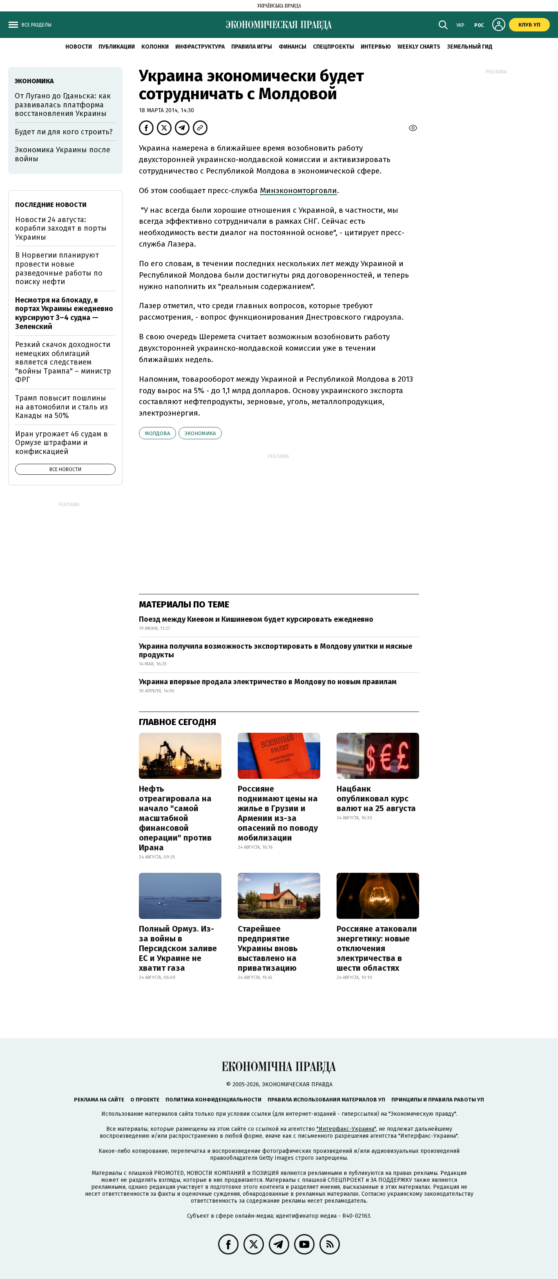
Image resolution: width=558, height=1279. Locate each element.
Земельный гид (470, 46)
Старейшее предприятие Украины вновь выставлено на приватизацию (268, 948)
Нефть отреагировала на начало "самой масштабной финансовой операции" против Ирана (175, 818)
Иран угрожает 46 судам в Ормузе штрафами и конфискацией (61, 442)
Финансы (292, 46)
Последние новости (51, 205)
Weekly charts (418, 46)
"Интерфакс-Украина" (346, 1129)
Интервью (376, 46)
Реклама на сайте (99, 1100)
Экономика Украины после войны (62, 154)
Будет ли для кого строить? (64, 131)
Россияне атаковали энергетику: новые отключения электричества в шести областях (377, 948)
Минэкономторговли (298, 190)
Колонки (155, 46)
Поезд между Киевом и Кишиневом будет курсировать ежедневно (256, 619)
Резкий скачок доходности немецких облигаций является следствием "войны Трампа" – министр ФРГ (63, 362)
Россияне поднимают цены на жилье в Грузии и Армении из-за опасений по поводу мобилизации (278, 813)
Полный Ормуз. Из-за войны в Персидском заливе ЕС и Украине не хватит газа (178, 948)
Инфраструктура (200, 46)
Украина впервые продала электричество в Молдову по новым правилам (268, 681)
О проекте (144, 1100)
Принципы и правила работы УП (437, 1100)
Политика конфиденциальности (213, 1100)
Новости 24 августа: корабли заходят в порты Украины (61, 228)
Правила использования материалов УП (326, 1100)
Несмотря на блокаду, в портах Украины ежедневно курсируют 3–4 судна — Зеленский (64, 313)
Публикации (116, 46)
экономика (200, 433)
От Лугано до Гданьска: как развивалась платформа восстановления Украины (63, 104)
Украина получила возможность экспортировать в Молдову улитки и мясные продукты (275, 651)
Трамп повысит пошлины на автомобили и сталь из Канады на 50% (61, 407)
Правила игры (251, 46)
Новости (78, 46)
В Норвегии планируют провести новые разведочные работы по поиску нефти (59, 268)
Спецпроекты (333, 46)
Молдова (157, 433)
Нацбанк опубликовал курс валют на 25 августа (376, 798)
